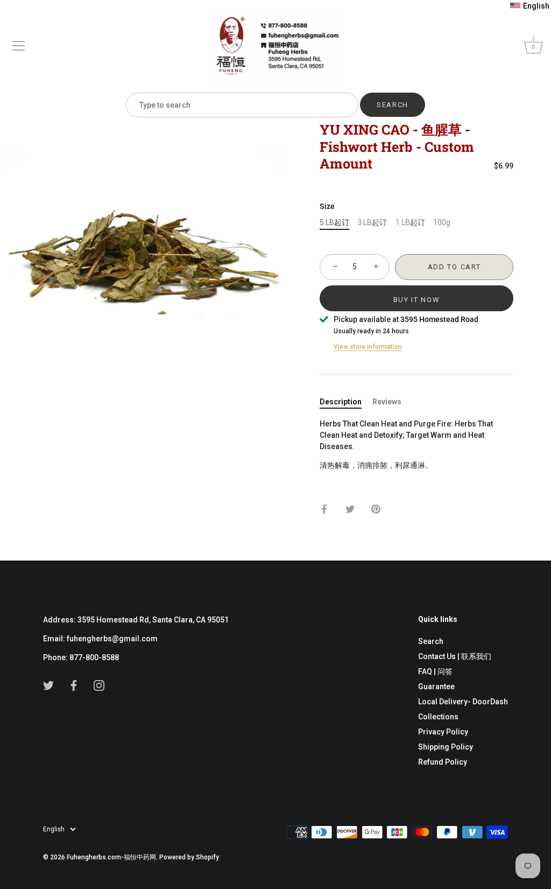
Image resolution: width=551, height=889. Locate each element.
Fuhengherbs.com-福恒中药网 (111, 857)
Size (327, 206)
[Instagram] (99, 685)
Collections (438, 716)
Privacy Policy (443, 731)
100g (441, 222)
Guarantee (436, 686)
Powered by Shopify (189, 857)
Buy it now (416, 300)
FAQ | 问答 (435, 671)
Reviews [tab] (386, 401)
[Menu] (19, 46)
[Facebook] (73, 685)
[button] (529, 6)
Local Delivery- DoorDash (463, 701)
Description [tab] (341, 401)
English (54, 829)
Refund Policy (442, 762)
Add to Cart (454, 267)
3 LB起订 (372, 222)
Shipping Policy (445, 747)
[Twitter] (48, 685)
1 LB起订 (410, 222)
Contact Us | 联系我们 (454, 656)
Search (430, 641)
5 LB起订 (334, 222)
